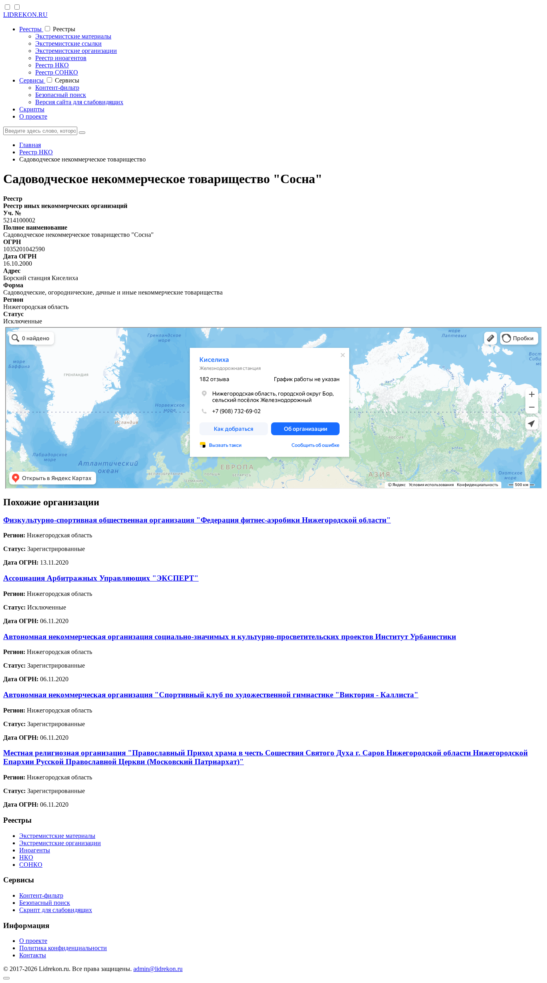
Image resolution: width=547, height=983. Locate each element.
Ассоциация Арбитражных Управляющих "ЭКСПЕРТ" (101, 578)
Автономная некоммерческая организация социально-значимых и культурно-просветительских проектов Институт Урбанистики (229, 636)
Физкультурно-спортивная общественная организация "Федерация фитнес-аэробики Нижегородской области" (197, 520)
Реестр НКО (52, 65)
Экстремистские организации (76, 50)
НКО (26, 857)
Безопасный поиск (60, 94)
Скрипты (31, 109)
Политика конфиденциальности (63, 948)
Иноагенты (34, 850)
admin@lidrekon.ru (158, 968)
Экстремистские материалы (73, 36)
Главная (30, 144)
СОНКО (30, 864)
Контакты (32, 955)
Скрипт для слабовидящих (55, 909)
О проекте (33, 116)
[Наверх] (6, 978)
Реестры (31, 29)
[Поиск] (82, 132)
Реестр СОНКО (56, 72)
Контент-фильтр (57, 87)
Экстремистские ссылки (68, 43)
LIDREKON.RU (25, 14)
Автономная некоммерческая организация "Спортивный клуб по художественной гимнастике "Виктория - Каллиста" (210, 694)
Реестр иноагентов (60, 57)
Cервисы (32, 80)
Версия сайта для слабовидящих (79, 102)
